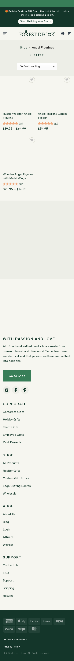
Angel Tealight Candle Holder (52, 115)
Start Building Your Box (34, 21)
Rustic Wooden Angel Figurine (17, 115)
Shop (23, 47)
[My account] (63, 33)
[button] (5, 33)
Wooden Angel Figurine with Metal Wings (18, 176)
